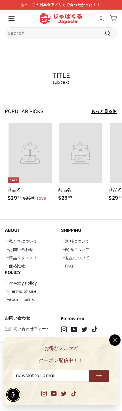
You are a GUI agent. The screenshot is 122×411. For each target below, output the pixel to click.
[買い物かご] (113, 18)
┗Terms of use (21, 291)
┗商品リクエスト (21, 258)
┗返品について (75, 258)
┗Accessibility (19, 299)
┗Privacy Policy (21, 283)
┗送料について (75, 241)
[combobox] (61, 33)
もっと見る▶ (104, 111)
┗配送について (75, 249)
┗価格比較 (15, 266)
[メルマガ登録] (99, 376)
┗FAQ (67, 266)
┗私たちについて (21, 241)
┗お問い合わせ (19, 249)
